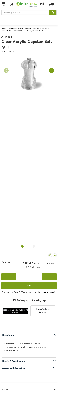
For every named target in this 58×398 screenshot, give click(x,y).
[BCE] (26, 4)
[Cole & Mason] (15, 311)
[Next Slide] (51, 71)
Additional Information (13, 367)
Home (3, 28)
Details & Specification (13, 361)
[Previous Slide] (6, 71)
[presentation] (29, 348)
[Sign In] (12, 4)
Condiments (17, 30)
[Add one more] (49, 276)
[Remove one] (8, 276)
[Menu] (4, 4)
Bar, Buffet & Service (15, 28)
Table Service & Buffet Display (36, 28)
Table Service (6, 30)
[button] (52, 12)
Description (8, 335)
